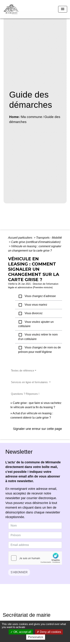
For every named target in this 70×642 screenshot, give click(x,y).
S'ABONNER (19, 572)
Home (14, 117)
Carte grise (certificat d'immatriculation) (35, 241)
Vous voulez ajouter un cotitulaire (36, 324)
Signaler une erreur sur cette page (37, 429)
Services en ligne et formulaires (29, 382)
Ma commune (31, 117)
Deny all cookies (50, 631)
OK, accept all (22, 631)
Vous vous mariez (32, 305)
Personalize (35, 637)
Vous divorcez (30, 313)
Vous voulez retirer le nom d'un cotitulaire (38, 337)
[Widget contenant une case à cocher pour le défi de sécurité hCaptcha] (35, 558)
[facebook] (30, 601)
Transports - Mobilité (49, 237)
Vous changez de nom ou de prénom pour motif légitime (39, 349)
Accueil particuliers (20, 237)
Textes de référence (22, 370)
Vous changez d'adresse (37, 296)
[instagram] (39, 601)
